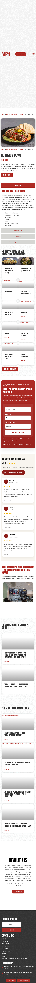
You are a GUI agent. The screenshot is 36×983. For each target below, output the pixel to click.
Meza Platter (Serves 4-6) (26, 269)
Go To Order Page (18, 432)
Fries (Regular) (24, 355)
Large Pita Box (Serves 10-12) (8, 270)
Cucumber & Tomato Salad (26, 292)
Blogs (4, 954)
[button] (33, 54)
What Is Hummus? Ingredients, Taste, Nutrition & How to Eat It (16, 685)
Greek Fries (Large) (25, 334)
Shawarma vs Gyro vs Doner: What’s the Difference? (15, 734)
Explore (6, 277)
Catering (28, 444)
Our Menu (5, 944)
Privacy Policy (7, 951)
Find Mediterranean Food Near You (14, 958)
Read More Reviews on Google (13, 472)
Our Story (5, 941)
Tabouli (24, 312)
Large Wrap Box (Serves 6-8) (8, 356)
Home (3, 114)
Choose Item (8, 406)
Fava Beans (8, 291)
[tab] (18, 185)
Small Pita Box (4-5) (8, 313)
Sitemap (5, 956)
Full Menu (21, 444)
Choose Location (10, 422)
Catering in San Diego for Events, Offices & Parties (17, 763)
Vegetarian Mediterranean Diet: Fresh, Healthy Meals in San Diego (17, 824)
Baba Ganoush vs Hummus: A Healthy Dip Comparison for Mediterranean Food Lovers (15, 654)
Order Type (8, 414)
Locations (14, 444)
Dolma (6, 333)
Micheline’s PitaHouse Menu (14, 114)
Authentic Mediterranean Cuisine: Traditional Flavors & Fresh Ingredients (17, 794)
